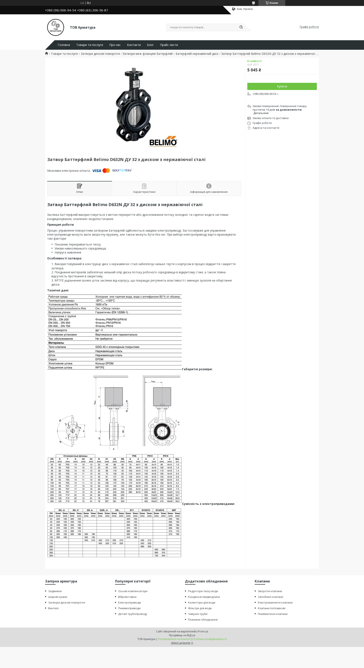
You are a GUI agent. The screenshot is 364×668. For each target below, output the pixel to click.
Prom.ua (203, 631)
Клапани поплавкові (271, 608)
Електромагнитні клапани (275, 602)
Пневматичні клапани (273, 614)
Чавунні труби (197, 614)
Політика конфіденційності (210, 639)
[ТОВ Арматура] (55, 27)
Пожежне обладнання (203, 619)
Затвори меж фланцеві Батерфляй (148, 54)
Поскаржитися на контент (174, 639)
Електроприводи (129, 602)
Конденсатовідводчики (204, 597)
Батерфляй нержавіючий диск (197, 54)
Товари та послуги (89, 44)
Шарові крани (57, 597)
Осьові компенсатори (132, 591)
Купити (282, 86)
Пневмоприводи (129, 608)
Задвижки (55, 591)
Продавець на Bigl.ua (182, 635)
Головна (64, 44)
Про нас (115, 44)
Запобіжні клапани (270, 597)
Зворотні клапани (270, 591)
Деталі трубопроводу (132, 614)
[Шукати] (241, 27)
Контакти (134, 44)
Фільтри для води (200, 608)
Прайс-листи (169, 44)
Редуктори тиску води (203, 591)
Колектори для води (201, 602)
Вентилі (53, 608)
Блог (150, 44)
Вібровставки (127, 597)
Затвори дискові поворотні (100, 54)
